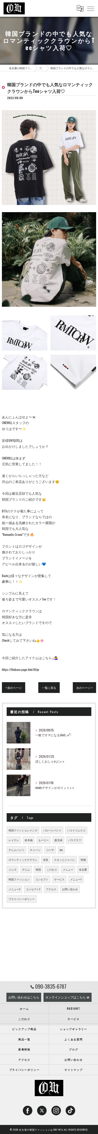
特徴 (83, 860)
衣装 (45, 860)
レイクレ (14, 840)
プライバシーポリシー (22, 899)
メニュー (68, 869)
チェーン (35, 850)
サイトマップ (73, 1069)
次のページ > (84, 687)
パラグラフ (74, 840)
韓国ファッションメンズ (23, 830)
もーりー (43, 840)
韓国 (38, 869)
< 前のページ (13, 687)
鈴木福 (29, 840)
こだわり (52, 869)
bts (61, 850)
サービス (59, 879)
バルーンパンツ (52, 830)
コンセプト (41, 879)
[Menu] (90, 8)
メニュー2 (14, 889)
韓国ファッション (19, 879)
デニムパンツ (16, 850)
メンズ (12, 869)
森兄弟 (58, 840)
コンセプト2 (33, 889)
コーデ (50, 850)
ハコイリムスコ (76, 830)
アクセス (51, 889)
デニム (26, 869)
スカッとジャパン (64, 860)
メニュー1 (76, 879)
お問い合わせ (70, 889)
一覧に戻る (49, 687)
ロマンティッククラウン (23, 860)
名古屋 (83, 869)
